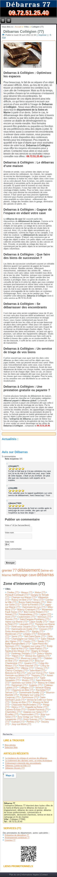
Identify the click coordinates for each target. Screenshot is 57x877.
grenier (7, 570)
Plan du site (14, 874)
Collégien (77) (26, 687)
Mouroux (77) (12, 658)
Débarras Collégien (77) (23, 31)
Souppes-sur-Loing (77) (33, 646)
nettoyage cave (24, 575)
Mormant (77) (26, 661)
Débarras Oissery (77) (15, 768)
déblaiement (28, 570)
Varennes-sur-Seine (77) (23, 683)
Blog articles (10, 745)
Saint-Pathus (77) (38, 648)
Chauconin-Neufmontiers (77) (26, 704)
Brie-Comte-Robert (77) (35, 612)
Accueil (18, 27)
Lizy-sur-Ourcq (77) (37, 673)
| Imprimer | (42, 35)
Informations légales (30, 874)
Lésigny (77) (29, 634)
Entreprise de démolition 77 (17, 835)
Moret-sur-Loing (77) (31, 658)
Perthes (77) (32, 722)
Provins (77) (11, 619)
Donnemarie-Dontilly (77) (31, 692)
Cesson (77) (45, 629)
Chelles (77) (13, 592)
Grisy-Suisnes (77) (32, 719)
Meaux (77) (27, 592)
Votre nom (9, 532)
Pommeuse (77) (30, 697)
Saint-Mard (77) (37, 670)
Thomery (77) (38, 675)
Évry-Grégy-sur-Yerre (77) (31, 717)
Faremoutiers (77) (29, 714)
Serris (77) (16, 636)
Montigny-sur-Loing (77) (32, 695)
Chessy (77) (41, 668)
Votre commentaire (13, 549)
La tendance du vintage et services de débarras (26, 758)
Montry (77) (27, 680)
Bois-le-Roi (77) (19, 648)
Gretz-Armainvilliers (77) (17, 631)
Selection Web (11, 747)
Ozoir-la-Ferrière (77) (32, 604)
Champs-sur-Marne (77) (23, 597)
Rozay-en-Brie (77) (20, 702)
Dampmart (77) (19, 685)
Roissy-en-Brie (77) (21, 600)
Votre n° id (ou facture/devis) (17, 525)
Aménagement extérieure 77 (17, 837)
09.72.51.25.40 (29, 12)
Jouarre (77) (30, 663)
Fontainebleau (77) (28, 614)
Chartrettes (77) (13, 712)
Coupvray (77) (12, 697)
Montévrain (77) (13, 634)
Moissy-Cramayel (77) (28, 609)
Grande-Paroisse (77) (38, 709)
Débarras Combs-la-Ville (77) (18, 765)
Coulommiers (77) (26, 617)
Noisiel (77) (10, 614)
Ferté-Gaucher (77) (28, 665)
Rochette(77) (42, 690)
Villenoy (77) (27, 668)
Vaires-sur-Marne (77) (16, 622)
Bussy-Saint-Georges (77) (32, 602)
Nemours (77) (44, 617)
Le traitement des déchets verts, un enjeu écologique (28, 760)
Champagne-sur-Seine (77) (24, 639)
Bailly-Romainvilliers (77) (17, 643)
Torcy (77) (38, 600)
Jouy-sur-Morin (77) (21, 724)
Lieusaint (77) (26, 624)
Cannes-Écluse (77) (15, 709)
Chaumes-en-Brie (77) (22, 690)
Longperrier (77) (13, 719)
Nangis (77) (37, 631)
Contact (44, 874)
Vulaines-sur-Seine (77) (34, 712)
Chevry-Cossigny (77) (16, 670)
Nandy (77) (43, 641)
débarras (45, 574)
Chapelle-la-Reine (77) (36, 707)
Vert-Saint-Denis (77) (34, 636)
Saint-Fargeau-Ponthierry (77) (34, 619)
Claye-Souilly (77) (38, 622)
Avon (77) (10, 617)
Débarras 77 (28, 5)
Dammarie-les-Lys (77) (33, 607)
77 (15, 570)
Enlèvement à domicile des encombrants (23, 763)
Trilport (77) (17, 656)
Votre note (9, 542)
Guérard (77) (17, 722)
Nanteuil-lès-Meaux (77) (17, 651)
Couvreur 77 (10, 840)
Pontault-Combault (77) (16, 595)
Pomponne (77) (30, 678)
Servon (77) (11, 692)
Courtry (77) (29, 641)
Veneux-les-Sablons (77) (37, 656)
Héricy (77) (16, 707)
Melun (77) (40, 592)
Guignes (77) (35, 685)
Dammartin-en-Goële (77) (24, 629)
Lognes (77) (45, 614)
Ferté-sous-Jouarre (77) (23, 626)
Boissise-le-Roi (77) (15, 673)
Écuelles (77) (11, 714)
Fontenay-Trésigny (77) (23, 653)
